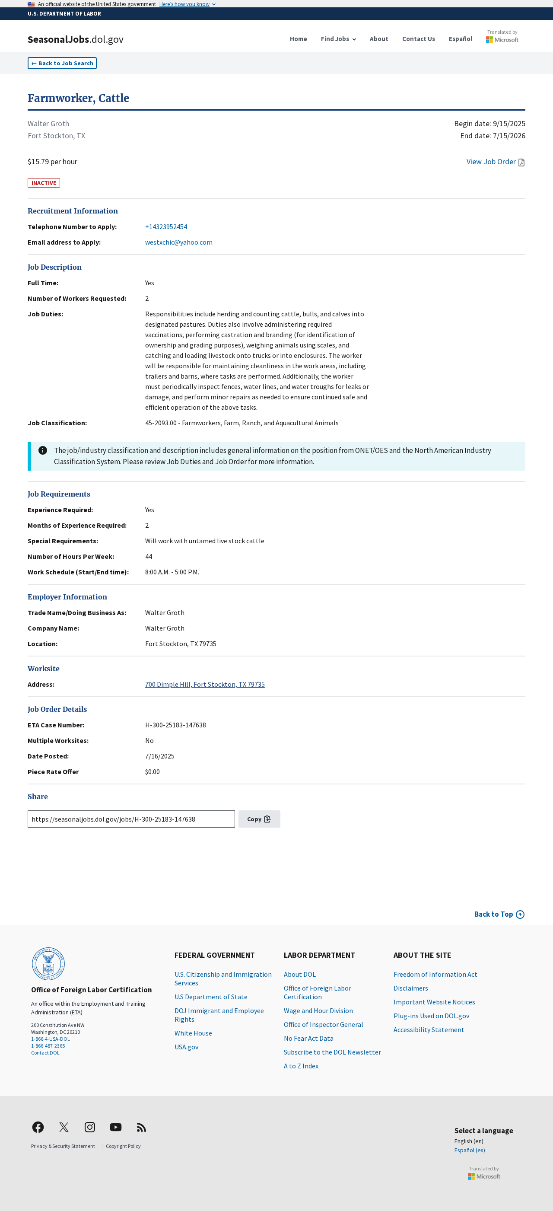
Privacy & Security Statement (63, 1146)
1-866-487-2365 (48, 1045)
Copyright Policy (123, 1146)
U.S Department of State (211, 996)
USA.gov (186, 1046)
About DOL (300, 974)
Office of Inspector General (323, 1024)
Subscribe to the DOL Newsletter (332, 1052)
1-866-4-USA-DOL (50, 1039)
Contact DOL (45, 1052)
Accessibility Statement (429, 1029)
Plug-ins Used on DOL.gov (431, 1015)
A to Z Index (301, 1065)
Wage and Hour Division (318, 1010)
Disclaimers (411, 988)
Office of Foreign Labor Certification (317, 992)
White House (193, 1033)
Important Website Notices (434, 1001)
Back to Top (493, 914)
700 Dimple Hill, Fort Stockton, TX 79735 (205, 684)
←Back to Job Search (62, 63)
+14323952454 (166, 226)
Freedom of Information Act (435, 974)
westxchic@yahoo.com (179, 242)
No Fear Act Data (309, 1038)
